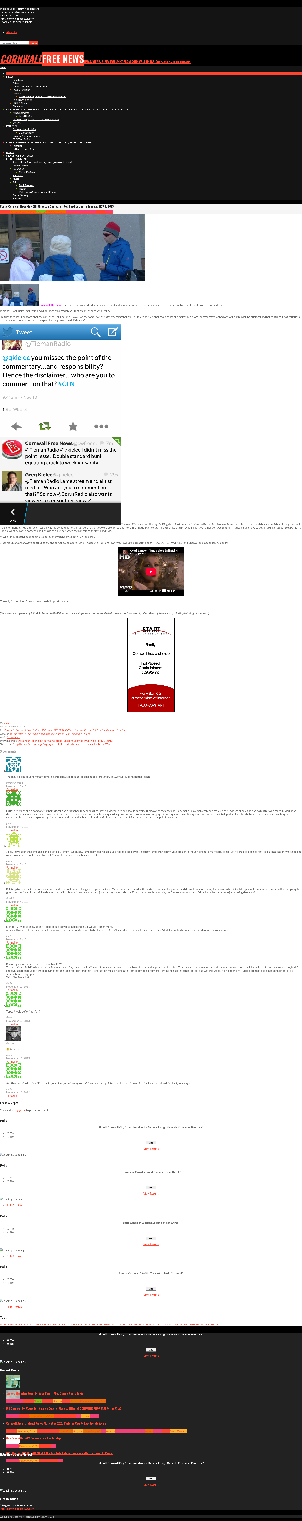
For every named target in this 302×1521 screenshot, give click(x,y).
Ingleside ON (66, 1431)
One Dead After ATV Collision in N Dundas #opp (34, 1438)
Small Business (178, 1431)
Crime (42, 1460)
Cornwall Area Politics (23, 212)
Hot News (71, 1416)
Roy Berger (12, 1324)
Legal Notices (21, 1324)
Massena (79, 1324)
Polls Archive (14, 1205)
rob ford (85, 733)
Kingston (78, 1431)
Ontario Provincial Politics (81, 212)
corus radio (31, 733)
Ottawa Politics (97, 1324)
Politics (109, 212)
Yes (12, 1133)
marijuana (74, 733)
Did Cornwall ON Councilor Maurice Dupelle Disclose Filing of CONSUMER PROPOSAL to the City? (64, 1408)
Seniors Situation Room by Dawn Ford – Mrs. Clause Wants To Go (44, 1393)
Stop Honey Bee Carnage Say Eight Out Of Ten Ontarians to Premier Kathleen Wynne (63, 744)
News (78, 1416)
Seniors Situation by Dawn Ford (88, 1401)
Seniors (66, 1401)
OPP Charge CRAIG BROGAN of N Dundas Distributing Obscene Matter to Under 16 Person (59, 1453)
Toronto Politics (40, 1324)
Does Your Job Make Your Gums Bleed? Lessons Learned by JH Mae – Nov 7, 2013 (65, 740)
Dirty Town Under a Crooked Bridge (137, 1324)
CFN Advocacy (87, 1324)
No (12, 1136)
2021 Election (119, 1324)
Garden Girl (154, 1324)
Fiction (195, 1324)
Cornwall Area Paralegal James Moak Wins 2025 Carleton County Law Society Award (56, 1423)
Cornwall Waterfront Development (180, 1324)
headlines (44, 733)
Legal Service (30, 1324)
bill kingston (17, 733)
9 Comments (13, 737)
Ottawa (149, 1431)
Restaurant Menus (69, 1324)
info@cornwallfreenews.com (17, 1508)
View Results (151, 1148)
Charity (48, 1324)
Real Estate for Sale (213, 1324)
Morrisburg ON (92, 1431)
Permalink (12, 789)
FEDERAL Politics (56, 212)
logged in (20, 1110)
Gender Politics (56, 1324)
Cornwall (5, 212)
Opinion (100, 212)
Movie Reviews (108, 1324)
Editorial (41, 212)
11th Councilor (163, 1324)
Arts (8, 1401)
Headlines (47, 1401)
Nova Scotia (4, 1324)
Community (17, 1401)
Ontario (57, 1401)
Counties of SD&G (27, 1431)
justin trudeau (59, 733)
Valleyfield (202, 1324)
